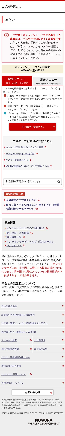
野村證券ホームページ (12, 383)
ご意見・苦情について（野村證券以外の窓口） (24, 323)
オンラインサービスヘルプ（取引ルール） (30, 241)
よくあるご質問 (9, 340)
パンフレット (14, 245)
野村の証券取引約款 (11, 366)
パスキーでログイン (34, 127)
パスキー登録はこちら (17, 160)
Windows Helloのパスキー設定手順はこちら (27, 166)
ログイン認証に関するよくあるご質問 (24, 147)
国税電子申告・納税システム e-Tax (18, 332)
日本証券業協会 (9, 306)
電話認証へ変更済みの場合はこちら (23, 181)
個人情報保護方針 (10, 349)
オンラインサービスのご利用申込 (25, 228)
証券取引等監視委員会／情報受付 (18, 315)
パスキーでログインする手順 (20, 153)
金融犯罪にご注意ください (21, 200)
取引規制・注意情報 (17, 233)
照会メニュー (48, 81)
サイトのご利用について (13, 374)
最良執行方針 (40, 349)
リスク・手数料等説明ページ (15, 357)
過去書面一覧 (14, 236)
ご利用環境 (39, 340)
